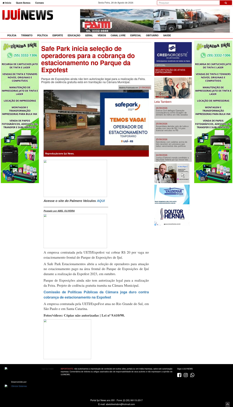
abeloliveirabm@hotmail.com (120, 404)
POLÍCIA (11, 35)
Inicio (9, 2)
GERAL (89, 35)
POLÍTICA (42, 35)
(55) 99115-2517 (134, 400)
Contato (39, 2)
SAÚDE (167, 35)
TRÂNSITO (26, 35)
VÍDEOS (102, 35)
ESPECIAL (135, 35)
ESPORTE (57, 35)
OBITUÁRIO (152, 35)
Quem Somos (23, 2)
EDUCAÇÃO (74, 35)
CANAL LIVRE (118, 35)
